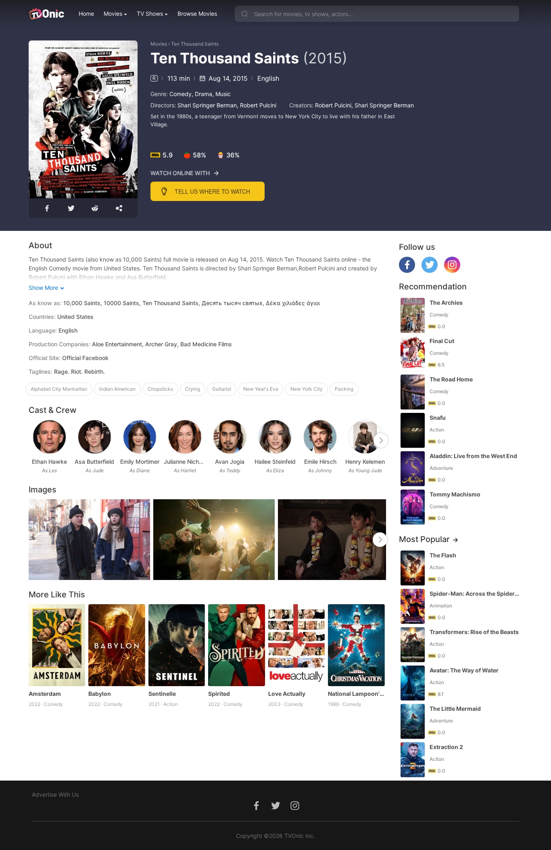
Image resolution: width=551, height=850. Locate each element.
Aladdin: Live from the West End (473, 455)
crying (192, 389)
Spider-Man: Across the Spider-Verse (475, 593)
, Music (221, 93)
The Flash (443, 555)
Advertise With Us (55, 794)
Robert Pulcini (258, 105)
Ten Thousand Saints (195, 44)
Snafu (438, 417)
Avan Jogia (229, 461)
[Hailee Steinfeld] (275, 437)
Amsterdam (45, 693)
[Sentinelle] (176, 645)
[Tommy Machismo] (413, 507)
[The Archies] (413, 315)
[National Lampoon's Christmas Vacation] (356, 645)
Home (86, 13)
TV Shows (150, 13)
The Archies (446, 302)
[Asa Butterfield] (94, 437)
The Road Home (451, 379)
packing (344, 389)
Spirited (219, 693)
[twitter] (430, 270)
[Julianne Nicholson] (185, 437)
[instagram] (452, 270)
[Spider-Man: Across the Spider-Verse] (413, 606)
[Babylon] (116, 645)
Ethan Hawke (49, 461)
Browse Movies (197, 13)
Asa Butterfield (94, 461)
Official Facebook (85, 357)
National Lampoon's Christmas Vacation (356, 693)
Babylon (99, 693)
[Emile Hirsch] (320, 437)
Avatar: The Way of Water (464, 670)
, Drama (202, 93)
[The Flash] (413, 568)
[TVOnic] (47, 13)
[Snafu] (413, 430)
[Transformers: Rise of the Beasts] (413, 644)
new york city (306, 389)
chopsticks (160, 389)
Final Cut (442, 340)
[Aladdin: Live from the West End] (413, 468)
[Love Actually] (296, 645)
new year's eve (260, 389)
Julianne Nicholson (185, 461)
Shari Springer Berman (207, 105)
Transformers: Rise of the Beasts (474, 631)
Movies (113, 13)
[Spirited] (236, 645)
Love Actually (286, 693)
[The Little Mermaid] (413, 721)
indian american (117, 389)
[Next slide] (381, 440)
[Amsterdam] (57, 645)
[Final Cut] (413, 353)
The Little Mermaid (455, 708)
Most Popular (424, 539)
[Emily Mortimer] (140, 437)
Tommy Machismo (455, 494)
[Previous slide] (34, 440)
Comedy (180, 93)
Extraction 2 (446, 746)
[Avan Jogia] (229, 437)
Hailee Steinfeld (275, 461)
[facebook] (407, 270)
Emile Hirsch (320, 461)
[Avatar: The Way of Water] (413, 683)
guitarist (221, 389)
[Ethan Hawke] (49, 437)
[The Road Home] (413, 392)
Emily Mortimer (139, 461)
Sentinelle (162, 693)
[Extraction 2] (413, 759)
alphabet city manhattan (59, 389)
